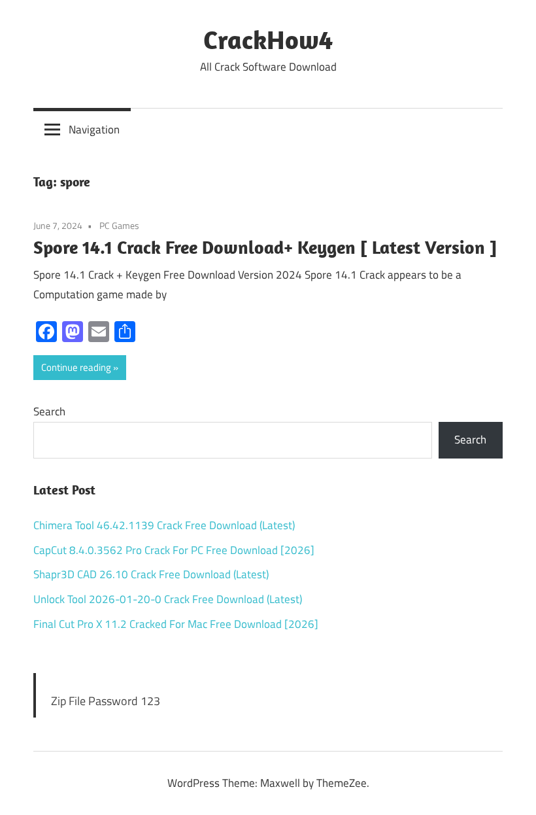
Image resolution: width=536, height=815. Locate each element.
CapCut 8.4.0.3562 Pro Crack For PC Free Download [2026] (173, 550)
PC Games (119, 225)
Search (49, 411)
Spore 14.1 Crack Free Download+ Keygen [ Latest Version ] (265, 246)
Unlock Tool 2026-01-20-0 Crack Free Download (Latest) (167, 599)
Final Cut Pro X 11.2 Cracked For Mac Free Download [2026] (175, 624)
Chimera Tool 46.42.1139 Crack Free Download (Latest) (164, 525)
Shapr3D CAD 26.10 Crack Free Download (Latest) (151, 574)
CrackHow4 (268, 39)
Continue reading (76, 367)
